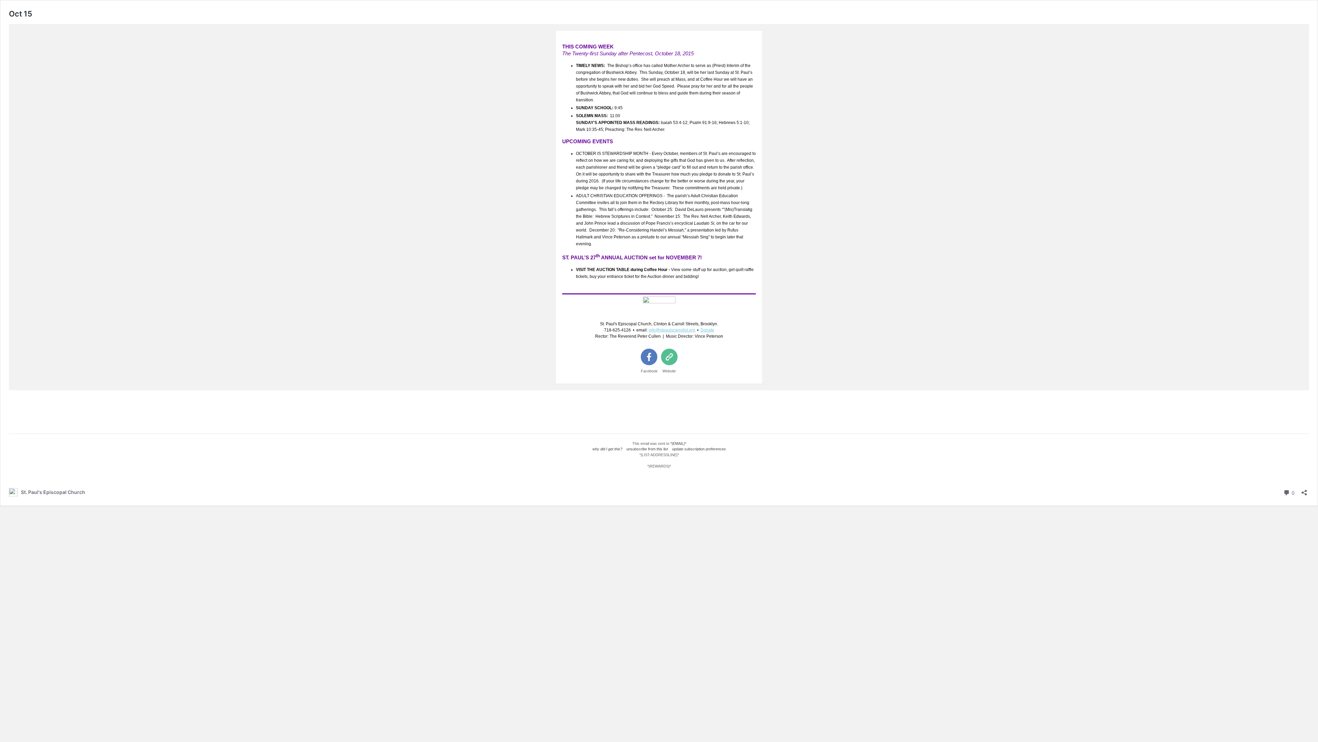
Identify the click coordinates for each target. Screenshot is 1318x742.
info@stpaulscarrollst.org (672, 330)
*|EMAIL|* (678, 443)
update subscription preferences (699, 449)
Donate (707, 330)
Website (669, 371)
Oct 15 (20, 13)
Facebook (649, 371)
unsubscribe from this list (647, 449)
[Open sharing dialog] (1304, 490)
